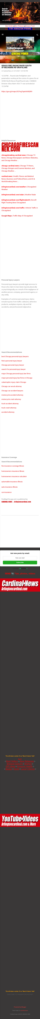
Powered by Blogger (20, 1007)
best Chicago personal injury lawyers (15, 356)
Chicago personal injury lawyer (12, 365)
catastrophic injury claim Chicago (13, 382)
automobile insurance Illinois (12, 482)
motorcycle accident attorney (12, 395)
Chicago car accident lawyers (12, 391)
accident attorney (7, 412)
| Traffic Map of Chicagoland (17, 216)
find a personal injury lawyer (11, 361)
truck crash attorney (8, 408)
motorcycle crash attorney (11, 399)
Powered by (15, 568)
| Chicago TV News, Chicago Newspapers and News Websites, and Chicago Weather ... (19, 157)
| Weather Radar (18, 195)
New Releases (19, 26)
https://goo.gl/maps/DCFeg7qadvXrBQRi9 (16, 91)
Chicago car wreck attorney (11, 386)
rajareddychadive (24, 1010)
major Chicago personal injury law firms (16, 374)
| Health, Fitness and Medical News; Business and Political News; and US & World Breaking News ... (18, 179)
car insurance (6, 492)
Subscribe (20, 562)
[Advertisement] (20, 115)
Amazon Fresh (30, 26)
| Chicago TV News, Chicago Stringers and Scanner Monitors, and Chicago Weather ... (18, 168)
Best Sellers (9, 26)
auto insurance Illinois (9, 487)
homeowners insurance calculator (14, 476)
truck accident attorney (10, 404)
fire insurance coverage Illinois (12, 466)
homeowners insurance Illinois (12, 471)
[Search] (37, 35)
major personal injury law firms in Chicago (16, 378)
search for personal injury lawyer (13, 369)
